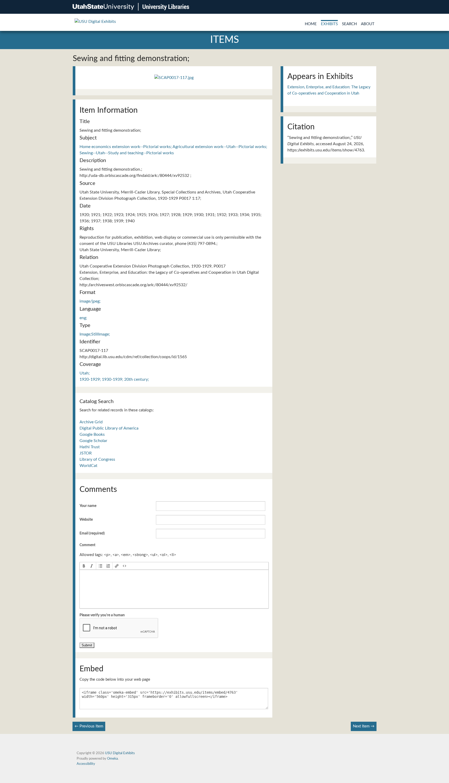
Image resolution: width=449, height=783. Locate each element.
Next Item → (363, 726)
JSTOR (86, 453)
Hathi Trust (90, 447)
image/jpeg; (90, 301)
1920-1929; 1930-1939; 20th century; (114, 379)
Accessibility (86, 763)
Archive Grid (91, 422)
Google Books (92, 434)
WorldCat (88, 466)
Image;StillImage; (95, 334)
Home (311, 24)
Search (349, 24)
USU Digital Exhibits (120, 753)
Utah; (85, 373)
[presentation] (84, 566)
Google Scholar (93, 441)
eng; (83, 318)
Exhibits (329, 24)
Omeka (112, 758)
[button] (84, 566)
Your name (88, 506)
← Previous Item (89, 726)
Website (86, 519)
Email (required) (92, 533)
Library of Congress (97, 459)
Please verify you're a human (102, 615)
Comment (87, 545)
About (367, 24)
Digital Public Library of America (109, 428)
